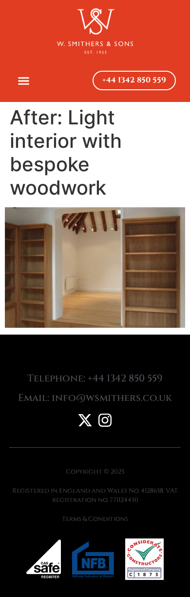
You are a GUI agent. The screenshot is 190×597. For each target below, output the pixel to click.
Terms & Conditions (95, 519)
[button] (24, 80)
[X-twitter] (85, 420)
